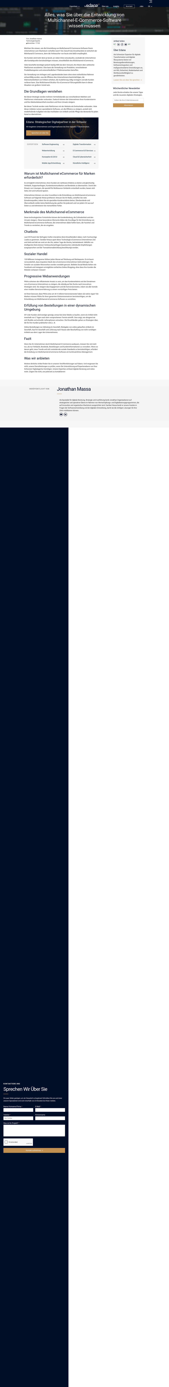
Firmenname (40, 1115)
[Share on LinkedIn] (118, 44)
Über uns (105, 6)
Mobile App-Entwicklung (51, 163)
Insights (116, 6)
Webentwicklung (48, 151)
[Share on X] (115, 44)
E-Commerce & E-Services (83, 151)
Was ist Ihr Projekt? (11, 1123)
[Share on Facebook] (122, 44)
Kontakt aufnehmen (33, 1150)
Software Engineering (50, 144)
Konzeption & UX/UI (49, 157)
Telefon (6, 1115)
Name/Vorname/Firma (12, 1107)
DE (149, 6)
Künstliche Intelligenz (81, 163)
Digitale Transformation (82, 144)
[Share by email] (125, 44)
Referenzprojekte (90, 6)
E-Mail (38, 1107)
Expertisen (73, 6)
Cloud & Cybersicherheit (82, 157)
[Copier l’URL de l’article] (129, 44)
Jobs (141, 6)
